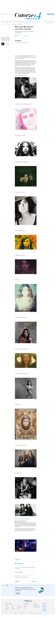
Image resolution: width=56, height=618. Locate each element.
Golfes (33, 21)
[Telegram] (6, 40)
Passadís (21, 21)
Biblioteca (11, 21)
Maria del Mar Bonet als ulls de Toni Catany (22, 518)
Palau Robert (17, 559)
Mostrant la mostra (9, 24)
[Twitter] (2, 40)
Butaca (18, 21)
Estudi (24, 21)
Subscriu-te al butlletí (36, 605)
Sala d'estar (7, 21)
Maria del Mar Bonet (18, 55)
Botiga (51, 21)
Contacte (25, 608)
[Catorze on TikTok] (45, 608)
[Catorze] (43, 610)
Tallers (45, 21)
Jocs (48, 21)
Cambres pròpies (28, 21)
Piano (14, 21)
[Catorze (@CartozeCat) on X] (43, 608)
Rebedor (3, 21)
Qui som (25, 605)
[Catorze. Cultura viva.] (43, 606)
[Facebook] (9, 40)
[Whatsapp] (4, 40)
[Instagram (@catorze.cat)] (45, 606)
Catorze (2, 24)
